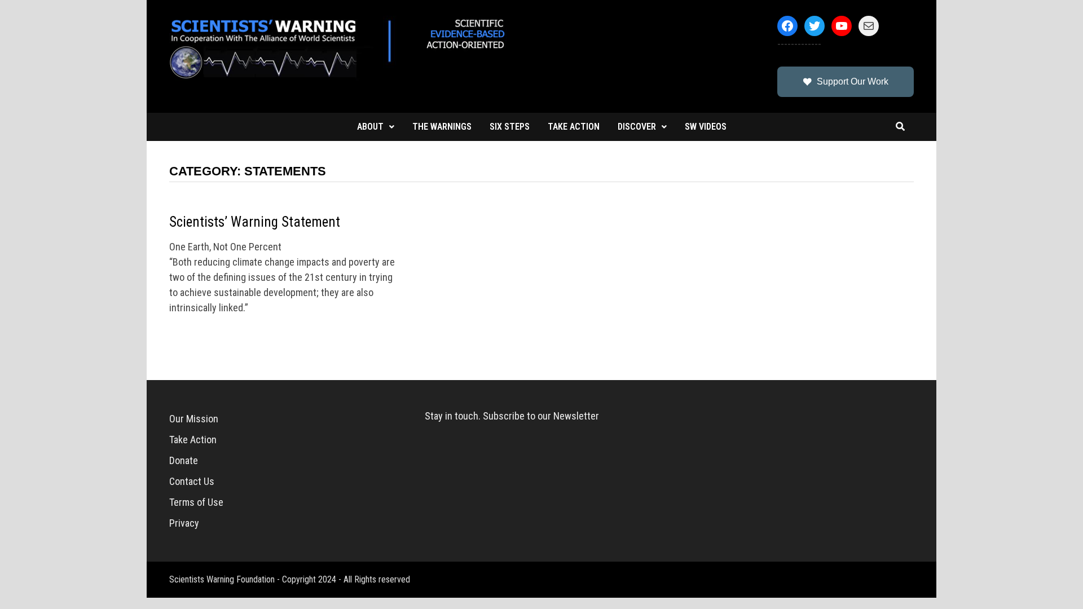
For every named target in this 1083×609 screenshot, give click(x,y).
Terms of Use (196, 502)
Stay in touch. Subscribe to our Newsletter (512, 416)
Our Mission (193, 419)
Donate (183, 460)
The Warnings (442, 126)
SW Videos (706, 126)
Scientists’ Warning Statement (254, 222)
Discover (637, 126)
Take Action (574, 126)
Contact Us (191, 481)
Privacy (184, 523)
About (370, 126)
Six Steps (510, 126)
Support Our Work (852, 81)
